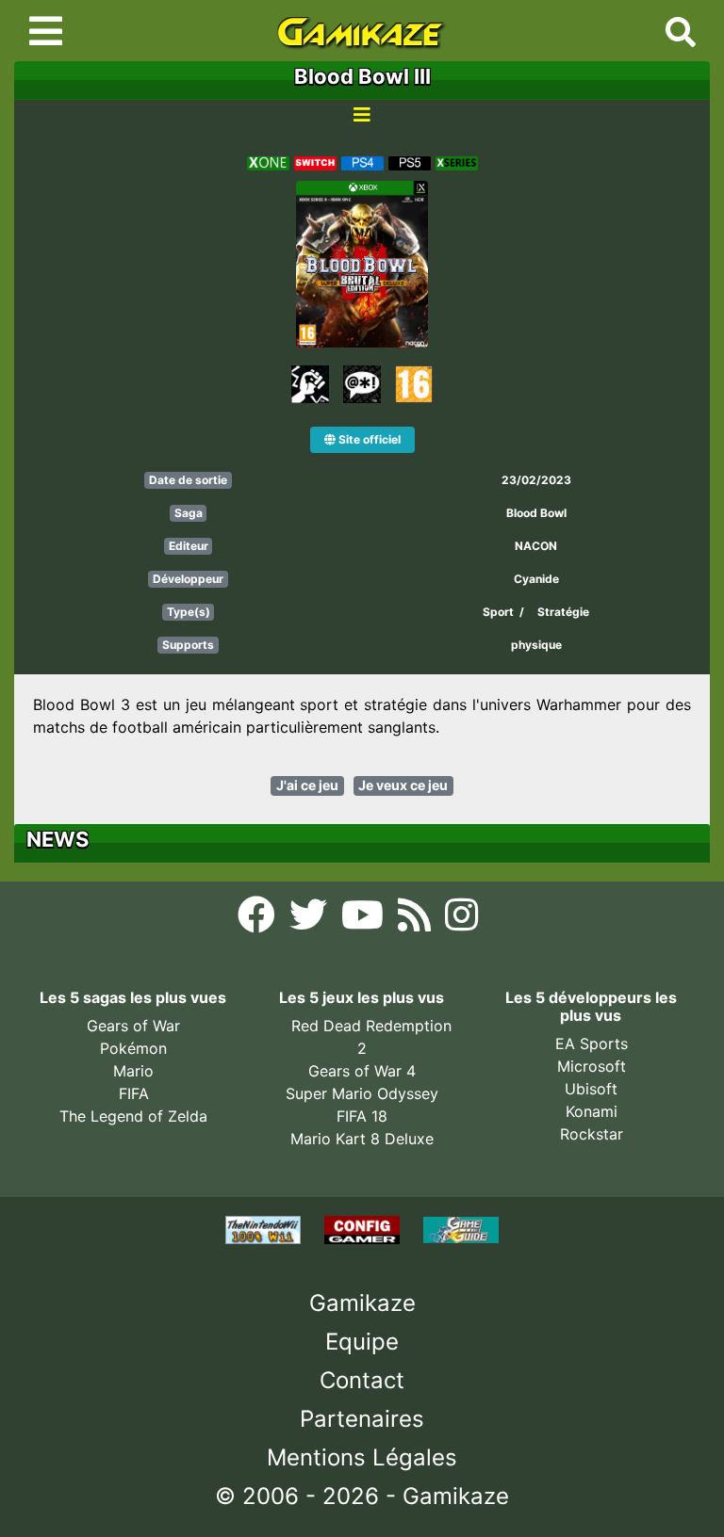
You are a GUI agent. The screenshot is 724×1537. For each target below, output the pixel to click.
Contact (362, 1380)
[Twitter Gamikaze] (310, 921)
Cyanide (536, 579)
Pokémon (133, 1048)
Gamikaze (362, 1303)
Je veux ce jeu (403, 785)
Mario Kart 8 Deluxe (362, 1138)
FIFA (134, 1093)
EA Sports (591, 1043)
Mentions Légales (362, 1457)
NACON (536, 546)
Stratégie (563, 612)
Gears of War (133, 1025)
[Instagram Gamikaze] (461, 921)
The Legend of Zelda (133, 1116)
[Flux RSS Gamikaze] (417, 921)
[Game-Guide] (461, 1228)
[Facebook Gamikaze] (259, 921)
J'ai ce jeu (307, 785)
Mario (133, 1070)
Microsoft (591, 1066)
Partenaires (362, 1418)
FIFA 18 (362, 1116)
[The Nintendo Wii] (265, 1228)
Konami (591, 1111)
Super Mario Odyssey (362, 1093)
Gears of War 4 (362, 1070)
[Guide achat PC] (364, 1228)
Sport (498, 612)
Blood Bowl (536, 513)
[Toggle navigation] (46, 31)
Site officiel (368, 439)
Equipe (362, 1341)
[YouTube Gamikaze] (364, 921)
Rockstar (591, 1133)
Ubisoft (591, 1088)
